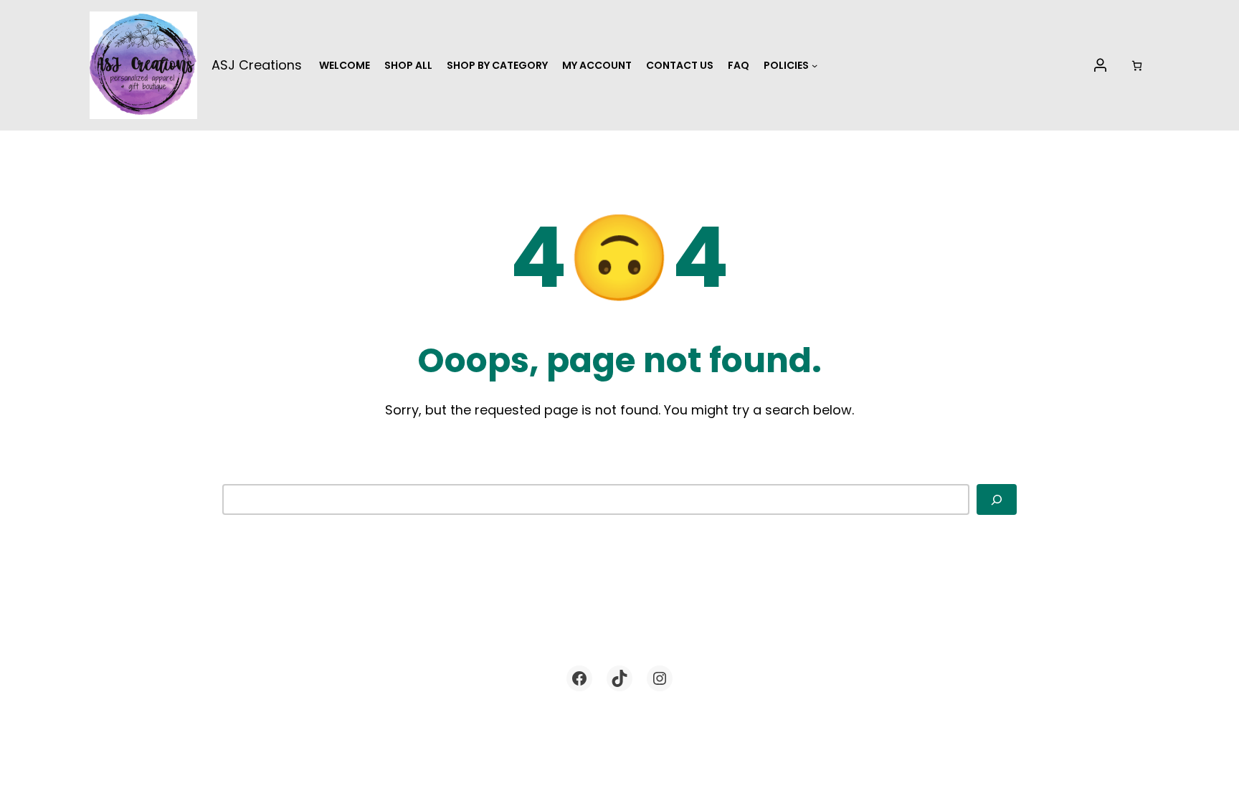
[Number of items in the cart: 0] (1136, 65)
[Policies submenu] (814, 65)
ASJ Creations (257, 65)
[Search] (997, 499)
